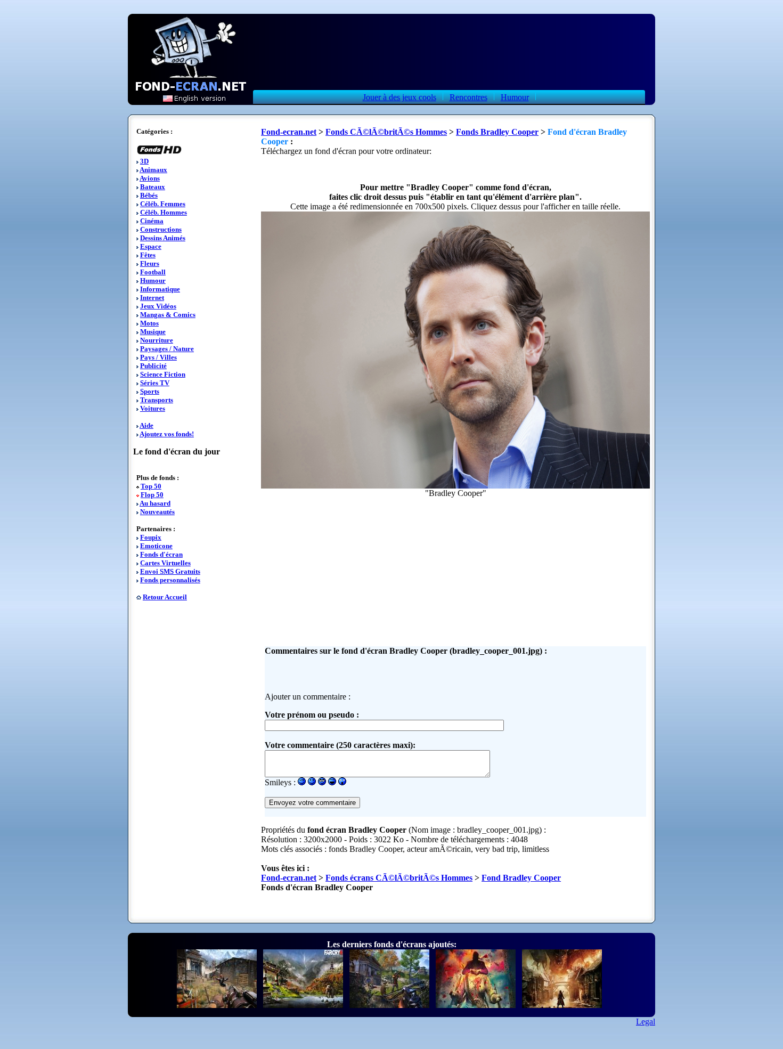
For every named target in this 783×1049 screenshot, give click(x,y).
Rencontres (468, 97)
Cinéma (152, 221)
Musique (153, 332)
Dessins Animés (162, 238)
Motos (149, 323)
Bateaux (152, 187)
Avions (150, 178)
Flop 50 (152, 495)
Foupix (150, 537)
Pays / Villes (158, 357)
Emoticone (156, 546)
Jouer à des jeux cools (399, 97)
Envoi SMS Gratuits (170, 571)
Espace (150, 246)
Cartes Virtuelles (165, 563)
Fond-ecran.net (288, 131)
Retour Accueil (165, 597)
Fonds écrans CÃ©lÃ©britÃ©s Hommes (398, 877)
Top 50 (151, 486)
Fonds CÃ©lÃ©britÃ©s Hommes (386, 131)
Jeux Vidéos (158, 306)
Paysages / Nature (167, 349)
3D (144, 161)
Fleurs (149, 263)
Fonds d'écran (161, 554)
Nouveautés (157, 512)
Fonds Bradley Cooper (497, 131)
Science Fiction (162, 374)
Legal (645, 1021)
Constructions (161, 229)
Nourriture (156, 340)
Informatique (160, 289)
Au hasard (155, 503)
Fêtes (148, 255)
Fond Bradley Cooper (521, 877)
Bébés (149, 195)
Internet (152, 298)
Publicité (153, 366)
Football (153, 272)
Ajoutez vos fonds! (167, 434)
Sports (149, 391)
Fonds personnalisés (170, 580)
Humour (515, 97)
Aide (146, 425)
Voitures (152, 408)
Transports (156, 400)
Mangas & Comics (167, 315)
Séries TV (154, 383)
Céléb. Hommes (163, 212)
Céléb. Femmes (162, 204)
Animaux (153, 170)
